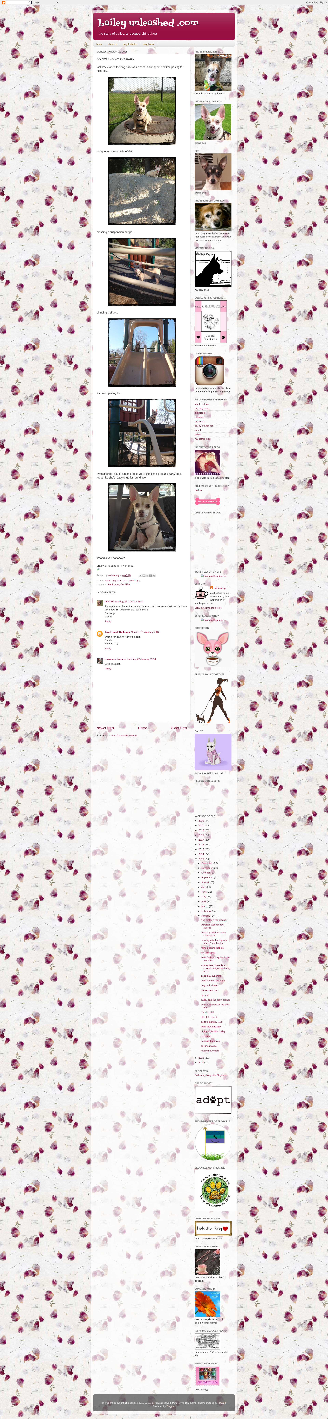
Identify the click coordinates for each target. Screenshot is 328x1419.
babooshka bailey (210, 1041)
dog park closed (209, 985)
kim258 (222, 1402)
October (206, 872)
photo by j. (134, 580)
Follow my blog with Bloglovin (210, 1075)
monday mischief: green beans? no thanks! (214, 941)
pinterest (199, 417)
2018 (202, 835)
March (205, 906)
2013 (202, 859)
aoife (108, 580)
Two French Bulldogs (117, 632)
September (207, 877)
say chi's (205, 995)
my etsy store (202, 408)
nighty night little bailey (213, 1031)
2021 (202, 820)
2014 (202, 854)
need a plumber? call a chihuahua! (213, 934)
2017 (202, 839)
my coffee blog (203, 438)
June (204, 891)
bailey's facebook (204, 425)
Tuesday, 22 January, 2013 (141, 659)
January (206, 915)
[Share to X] (147, 575)
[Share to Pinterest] (153, 575)
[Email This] (140, 575)
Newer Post (105, 728)
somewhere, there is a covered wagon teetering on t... (215, 968)
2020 (202, 825)
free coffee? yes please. (214, 919)
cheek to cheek (209, 1017)
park (125, 580)
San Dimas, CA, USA (118, 584)
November (207, 868)
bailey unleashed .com (148, 23)
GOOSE (109, 601)
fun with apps (208, 952)
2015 (202, 849)
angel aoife (149, 44)
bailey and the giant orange (215, 999)
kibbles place (202, 404)
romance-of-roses (115, 659)
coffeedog (114, 575)
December (207, 863)
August (205, 882)
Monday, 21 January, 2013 (129, 601)
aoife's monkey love (211, 1021)
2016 (202, 844)
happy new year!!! (210, 1050)
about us (113, 44)
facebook (200, 421)
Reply (108, 621)
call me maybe (209, 1045)
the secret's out (209, 990)
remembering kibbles (212, 947)
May (204, 896)
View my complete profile (208, 607)
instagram (200, 412)
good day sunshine (211, 975)
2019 (202, 830)
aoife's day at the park (213, 980)
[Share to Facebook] (150, 575)
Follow (198, 490)
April (204, 901)
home (99, 44)
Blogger (170, 1406)
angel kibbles (130, 44)
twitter (198, 434)
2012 (202, 1057)
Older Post (179, 728)
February (206, 911)
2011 (201, 1062)
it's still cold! (207, 1012)
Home (142, 728)
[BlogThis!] (144, 575)
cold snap (206, 1036)
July (203, 887)
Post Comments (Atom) (124, 735)
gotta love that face (211, 1026)
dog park (116, 580)
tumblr (198, 430)
